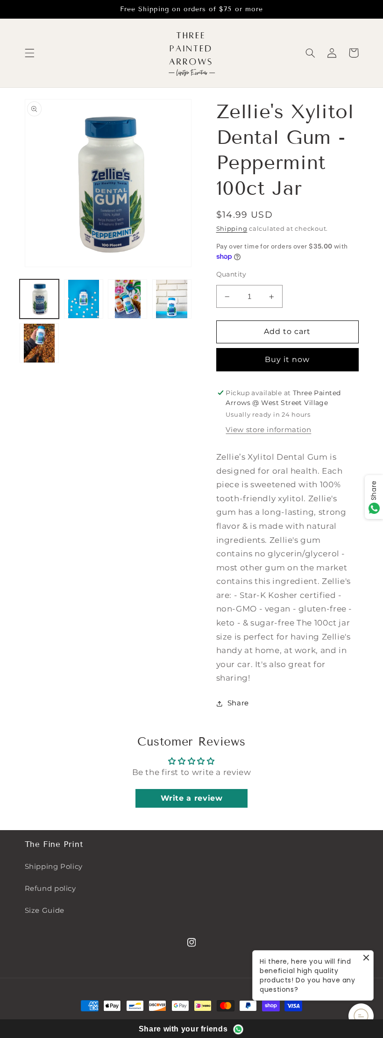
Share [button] (238, 703)
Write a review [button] (192, 798)
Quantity (231, 274)
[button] (29, 53)
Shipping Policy (54, 866)
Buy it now (287, 359)
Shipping (232, 228)
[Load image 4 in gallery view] (172, 299)
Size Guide (44, 910)
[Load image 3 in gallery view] (127, 299)
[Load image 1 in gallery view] (39, 299)
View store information (268, 430)
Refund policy (50, 888)
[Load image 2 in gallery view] (83, 299)
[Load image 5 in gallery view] (39, 343)
